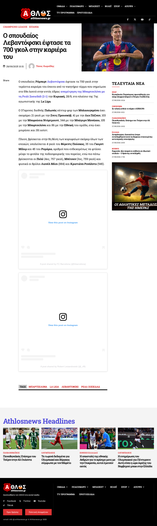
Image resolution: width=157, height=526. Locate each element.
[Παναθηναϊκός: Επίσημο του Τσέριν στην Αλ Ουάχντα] (21, 438)
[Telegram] (6, 117)
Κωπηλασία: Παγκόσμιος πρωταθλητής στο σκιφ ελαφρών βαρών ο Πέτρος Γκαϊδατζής (131, 95)
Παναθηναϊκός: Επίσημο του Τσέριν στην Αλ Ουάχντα (131, 121)
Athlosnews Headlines (39, 421)
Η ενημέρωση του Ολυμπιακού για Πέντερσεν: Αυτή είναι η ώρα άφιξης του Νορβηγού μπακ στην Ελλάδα (135, 461)
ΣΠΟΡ (114, 92)
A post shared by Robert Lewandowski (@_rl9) (63, 366)
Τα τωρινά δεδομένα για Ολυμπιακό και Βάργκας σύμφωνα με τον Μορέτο (56, 459)
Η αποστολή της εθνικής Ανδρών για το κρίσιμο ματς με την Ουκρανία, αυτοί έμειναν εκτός (97, 461)
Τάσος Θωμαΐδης (45, 66)
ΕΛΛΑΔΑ (115, 132)
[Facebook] (128, 20)
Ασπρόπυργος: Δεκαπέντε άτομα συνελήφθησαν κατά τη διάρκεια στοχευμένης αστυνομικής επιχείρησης (132, 136)
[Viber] (6, 109)
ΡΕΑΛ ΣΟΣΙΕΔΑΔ (90, 386)
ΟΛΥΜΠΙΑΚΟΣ (48, 452)
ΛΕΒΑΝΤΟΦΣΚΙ (70, 386)
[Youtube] (142, 20)
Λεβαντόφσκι (56, 81)
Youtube (42, 501)
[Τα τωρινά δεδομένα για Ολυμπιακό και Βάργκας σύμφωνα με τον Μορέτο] (59, 438)
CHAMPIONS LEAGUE (15, 27)
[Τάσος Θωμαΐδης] (32, 66)
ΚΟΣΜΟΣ (115, 149)
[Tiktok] (150, 20)
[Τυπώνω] (6, 131)
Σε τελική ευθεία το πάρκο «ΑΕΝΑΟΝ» (128, 108)
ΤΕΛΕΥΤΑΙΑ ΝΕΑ (128, 83)
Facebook (11, 501)
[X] (6, 95)
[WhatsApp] (6, 102)
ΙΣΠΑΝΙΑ (34, 27)
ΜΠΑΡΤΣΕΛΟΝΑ (38, 386)
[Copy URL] (6, 124)
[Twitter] (135, 20)
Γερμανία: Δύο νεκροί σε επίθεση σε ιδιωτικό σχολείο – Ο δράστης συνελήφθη (131, 152)
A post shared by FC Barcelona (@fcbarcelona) (63, 264)
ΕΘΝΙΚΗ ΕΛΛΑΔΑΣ (89, 452)
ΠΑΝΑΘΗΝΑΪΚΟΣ (119, 118)
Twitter (27, 501)
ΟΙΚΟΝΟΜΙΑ (117, 106)
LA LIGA (54, 386)
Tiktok (10, 505)
